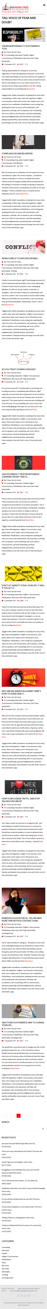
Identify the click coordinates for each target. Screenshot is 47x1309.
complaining (6, 98)
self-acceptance (23, 110)
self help (13, 110)
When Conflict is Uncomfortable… (20, 258)
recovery (18, 107)
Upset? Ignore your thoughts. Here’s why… (17, 1162)
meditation (16, 104)
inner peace (17, 101)
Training (13, 271)
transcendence (23, 119)
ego (19, 98)
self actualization (29, 107)
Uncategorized (7, 933)
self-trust (5, 113)
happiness (32, 98)
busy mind (40, 95)
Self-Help (34, 58)
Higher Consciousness (35, 314)
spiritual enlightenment (10, 116)
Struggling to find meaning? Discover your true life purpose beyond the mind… (20, 1171)
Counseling (10, 55)
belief (14, 95)
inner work (27, 101)
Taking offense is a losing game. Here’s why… (18, 1217)
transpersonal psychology (22, 224)
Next (29, 1116)
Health (25, 55)
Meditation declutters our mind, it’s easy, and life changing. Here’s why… (23, 1189)
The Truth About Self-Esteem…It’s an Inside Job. (20, 1180)
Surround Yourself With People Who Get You (18, 1143)
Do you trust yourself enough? (19, 369)
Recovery (26, 58)
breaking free (31, 95)
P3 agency (26, 1305)
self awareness (32, 323)
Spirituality (6, 61)
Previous (6, 1116)
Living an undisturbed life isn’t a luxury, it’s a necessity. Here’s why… (21, 1226)
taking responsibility (9, 119)
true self (14, 123)
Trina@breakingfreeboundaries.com (25, 1291)
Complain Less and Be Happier (17, 153)
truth (19, 123)
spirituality (36, 116)
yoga (42, 123)
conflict (14, 98)
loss (10, 104)
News (4, 1262)
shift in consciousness (17, 113)
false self (25, 98)
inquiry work (36, 101)
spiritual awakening (33, 113)
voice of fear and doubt (30, 123)
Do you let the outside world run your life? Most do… (21, 1199)
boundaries (21, 95)
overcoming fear (37, 104)
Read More (31, 89)
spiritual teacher (26, 116)
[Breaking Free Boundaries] (15, 7)
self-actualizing (35, 110)
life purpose (34, 317)
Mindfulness (18, 58)
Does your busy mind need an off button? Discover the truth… (22, 1152)
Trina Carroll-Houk (13, 52)
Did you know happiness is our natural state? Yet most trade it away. (22, 1208)
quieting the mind (8, 107)
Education (18, 55)
